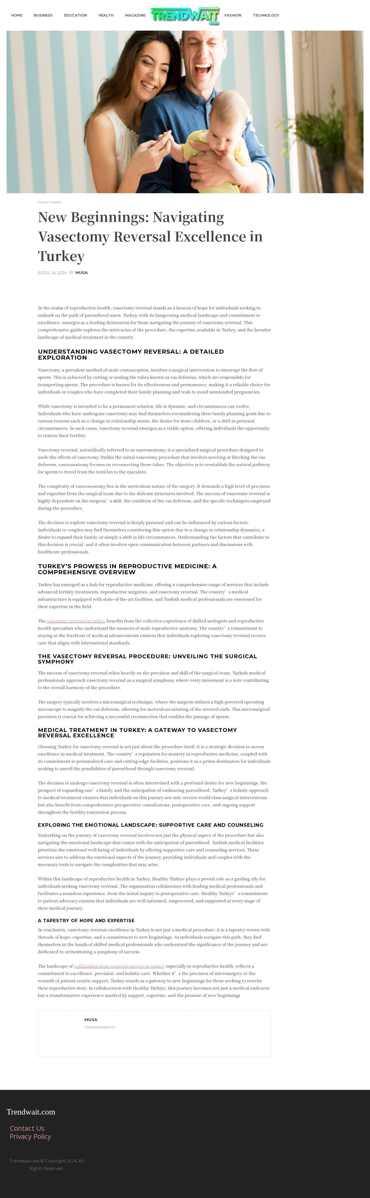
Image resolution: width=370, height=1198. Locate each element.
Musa (82, 273)
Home (42, 202)
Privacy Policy (30, 1136)
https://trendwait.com (100, 1027)
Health (56, 202)
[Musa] (61, 1033)
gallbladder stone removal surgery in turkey (118, 966)
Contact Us (27, 1128)
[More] (214, 285)
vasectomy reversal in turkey (76, 621)
